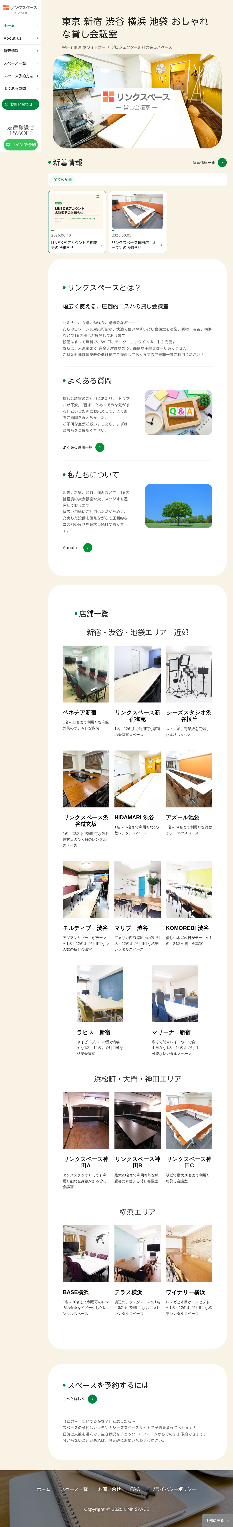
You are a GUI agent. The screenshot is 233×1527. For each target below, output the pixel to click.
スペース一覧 (74, 1489)
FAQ (135, 1489)
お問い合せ (109, 1489)
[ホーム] (20, 9)
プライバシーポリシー (173, 1489)
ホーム (43, 1489)
